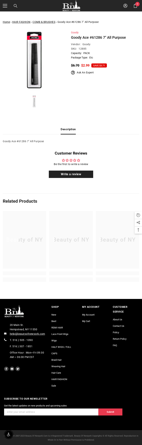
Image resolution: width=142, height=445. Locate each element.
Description (68, 129)
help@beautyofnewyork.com (27, 333)
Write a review (71, 174)
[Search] (15, 6)
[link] (24, 273)
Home (6, 21)
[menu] (5, 6)
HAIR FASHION (21, 21)
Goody (75, 32)
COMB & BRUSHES (44, 21)
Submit (110, 412)
